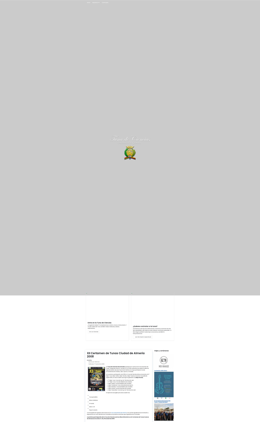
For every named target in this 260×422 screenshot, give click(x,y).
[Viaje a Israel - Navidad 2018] (164, 412)
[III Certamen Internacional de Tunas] (164, 385)
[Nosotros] (98, 2)
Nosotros (95, 2)
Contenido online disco (160, 370)
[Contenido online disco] (164, 361)
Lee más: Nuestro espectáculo (143, 337)
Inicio (88, 2)
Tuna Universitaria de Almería (119, 412)
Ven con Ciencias (93, 332)
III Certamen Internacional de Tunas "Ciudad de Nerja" (162, 401)
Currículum (105, 2)
